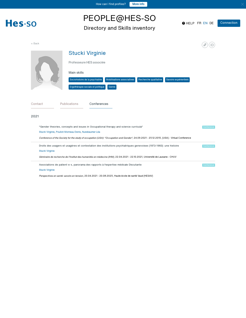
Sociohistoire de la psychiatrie (86, 80)
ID (212, 45)
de (211, 23)
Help (189, 23)
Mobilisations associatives (120, 80)
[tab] (42, 104)
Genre (112, 87)
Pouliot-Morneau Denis (68, 132)
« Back (35, 43)
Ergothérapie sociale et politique (87, 87)
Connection (229, 23)
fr (199, 23)
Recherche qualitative (150, 80)
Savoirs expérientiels (177, 80)
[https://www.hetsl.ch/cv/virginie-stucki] (205, 45)
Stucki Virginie (47, 132)
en (205, 23)
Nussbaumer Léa (91, 132)
